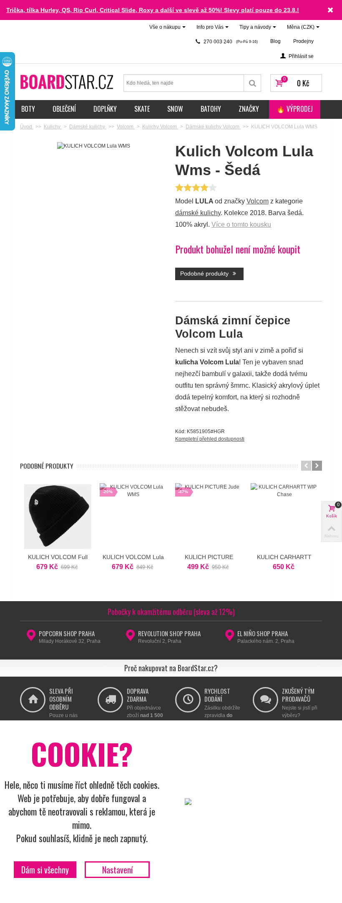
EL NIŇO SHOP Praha (262, 633)
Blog (275, 41)
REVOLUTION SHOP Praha (169, 633)
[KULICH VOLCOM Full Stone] (57, 516)
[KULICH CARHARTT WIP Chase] (284, 516)
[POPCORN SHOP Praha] (31, 638)
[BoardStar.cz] (67, 81)
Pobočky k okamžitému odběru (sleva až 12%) (171, 611)
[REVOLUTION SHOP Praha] (130, 638)
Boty (28, 109)
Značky (249, 109)
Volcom (257, 201)
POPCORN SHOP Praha (67, 633)
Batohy (211, 109)
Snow (175, 109)
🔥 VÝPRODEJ (295, 109)
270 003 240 (230, 42)
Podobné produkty (205, 273)
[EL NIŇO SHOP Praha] (229, 638)
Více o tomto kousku (241, 224)
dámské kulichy (198, 212)
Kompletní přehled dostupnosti (209, 439)
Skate (142, 109)
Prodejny (303, 41)
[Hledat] (252, 83)
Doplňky (105, 109)
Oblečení (64, 109)
